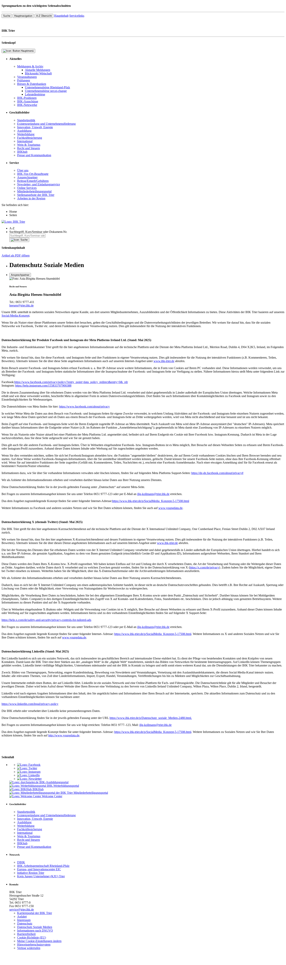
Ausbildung (24, 130)
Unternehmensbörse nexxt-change (46, 91)
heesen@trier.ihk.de (21, 305)
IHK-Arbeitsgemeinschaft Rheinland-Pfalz (43, 865)
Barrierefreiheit (26, 934)
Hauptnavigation (23, 15)
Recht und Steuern (28, 148)
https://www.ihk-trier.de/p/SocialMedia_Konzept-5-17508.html (150, 501)
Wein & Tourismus (28, 144)
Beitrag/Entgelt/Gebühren (33, 181)
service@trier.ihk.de (21, 909)
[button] (146, 228)
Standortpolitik (26, 120)
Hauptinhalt (61, 15)
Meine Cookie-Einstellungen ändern (39, 941)
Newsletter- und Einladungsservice (38, 184)
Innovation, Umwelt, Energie (35, 127)
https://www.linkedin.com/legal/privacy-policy (30, 704)
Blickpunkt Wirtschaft (38, 73)
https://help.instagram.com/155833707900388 (43, 385)
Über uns (22, 170)
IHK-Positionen (27, 98)
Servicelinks (76, 15)
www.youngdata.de (170, 508)
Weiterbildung (25, 134)
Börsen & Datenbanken (31, 84)
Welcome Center (52, 796)
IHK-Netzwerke (27, 105)
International (24, 141)
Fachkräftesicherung (29, 137)
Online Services (27, 188)
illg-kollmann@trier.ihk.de (153, 494)
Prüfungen (23, 80)
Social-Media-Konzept (15, 315)
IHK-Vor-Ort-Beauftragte (32, 174)
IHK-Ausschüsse (27, 101)
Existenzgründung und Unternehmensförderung (46, 123)
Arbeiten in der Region (31, 198)
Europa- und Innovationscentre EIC (39, 869)
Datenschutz (24, 923)
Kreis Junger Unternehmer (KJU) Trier (41, 876)
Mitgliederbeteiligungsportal (34, 191)
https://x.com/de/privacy (204, 567)
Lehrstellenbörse (35, 94)
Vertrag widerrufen (28, 948)
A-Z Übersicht (44, 15)
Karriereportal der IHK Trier (34, 913)
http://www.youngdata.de (63, 735)
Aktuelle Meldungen (37, 70)
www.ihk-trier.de (164, 361)
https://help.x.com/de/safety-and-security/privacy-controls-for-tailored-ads (46, 620)
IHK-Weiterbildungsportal (63, 785)
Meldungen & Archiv (30, 66)
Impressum (24, 920)
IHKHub (38, 789)
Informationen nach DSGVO (35, 930)
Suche (6, 15)
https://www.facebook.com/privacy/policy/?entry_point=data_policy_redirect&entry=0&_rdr (71, 382)
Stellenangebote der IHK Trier (35, 194)
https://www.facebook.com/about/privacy (84, 406)
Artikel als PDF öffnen (16, 255)
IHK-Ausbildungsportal (53, 782)
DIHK (21, 862)
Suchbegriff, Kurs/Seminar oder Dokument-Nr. (38, 231)
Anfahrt (22, 916)
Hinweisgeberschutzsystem (33, 944)
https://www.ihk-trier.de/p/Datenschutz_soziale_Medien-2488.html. (151, 718)
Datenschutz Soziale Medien (34, 927)
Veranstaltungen (27, 77)
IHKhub (22, 151)
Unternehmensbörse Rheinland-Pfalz (47, 87)
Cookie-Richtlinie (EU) (31, 937)
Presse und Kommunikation (34, 155)
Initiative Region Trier (30, 872)
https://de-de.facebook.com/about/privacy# (217, 473)
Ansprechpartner (27, 177)
